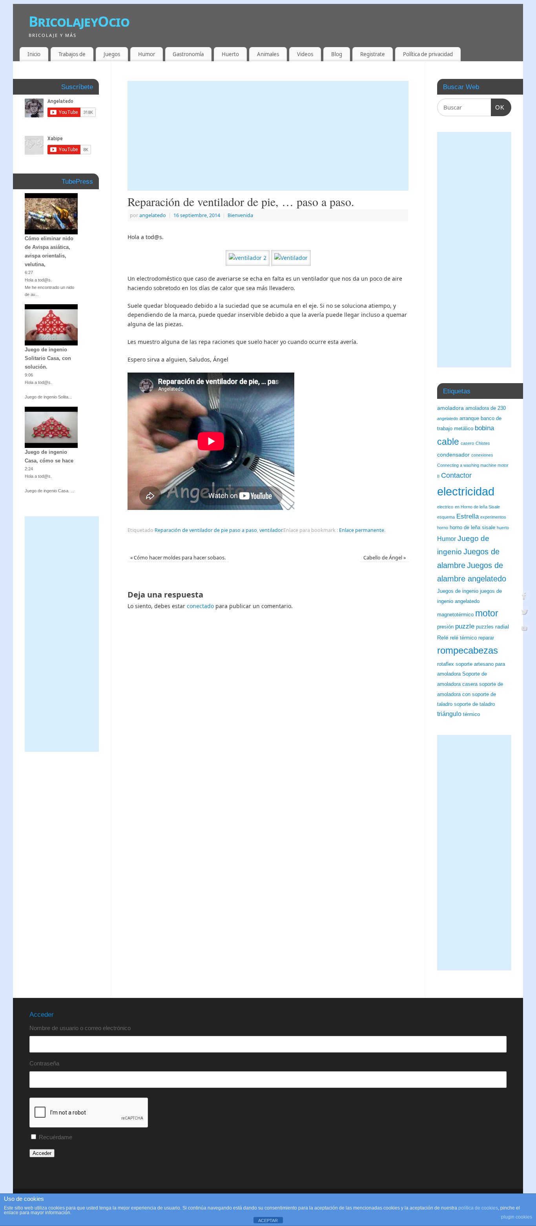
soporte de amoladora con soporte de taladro (470, 694)
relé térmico (463, 638)
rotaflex (445, 664)
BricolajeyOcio (79, 21)
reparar (486, 638)
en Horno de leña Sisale (477, 506)
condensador (453, 454)
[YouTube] (524, 629)
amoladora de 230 (485, 408)
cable (448, 442)
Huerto (230, 54)
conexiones (482, 455)
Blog (336, 54)
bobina (484, 428)
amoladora (450, 408)
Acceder (42, 1153)
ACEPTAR (268, 1220)
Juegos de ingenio (457, 591)
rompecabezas (467, 650)
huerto (503, 527)
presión (445, 627)
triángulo (449, 714)
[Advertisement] (268, 136)
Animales (268, 54)
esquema (446, 517)
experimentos (493, 517)
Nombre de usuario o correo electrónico (80, 1028)
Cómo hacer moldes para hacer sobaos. (178, 557)
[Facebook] (524, 596)
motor (486, 613)
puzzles (485, 627)
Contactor (456, 475)
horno (442, 527)
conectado (200, 606)
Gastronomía (188, 54)
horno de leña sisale (472, 527)
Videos (305, 54)
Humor (146, 54)
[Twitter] (524, 613)
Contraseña (44, 1063)
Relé (442, 637)
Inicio (33, 54)
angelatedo (152, 215)
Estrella (467, 516)
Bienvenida (240, 215)
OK (498, 107)
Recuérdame (55, 1137)
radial (502, 626)
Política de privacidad (428, 54)
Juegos (112, 54)
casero (467, 443)
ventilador (270, 530)
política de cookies (478, 1208)
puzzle (464, 626)
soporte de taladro (474, 704)
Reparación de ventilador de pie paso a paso (206, 530)
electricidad (465, 491)
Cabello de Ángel (384, 557)
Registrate (372, 54)
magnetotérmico (455, 615)
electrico (445, 506)
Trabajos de (72, 54)
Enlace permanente (361, 530)
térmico (471, 714)
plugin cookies (516, 1217)
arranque (469, 418)
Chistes (483, 443)
